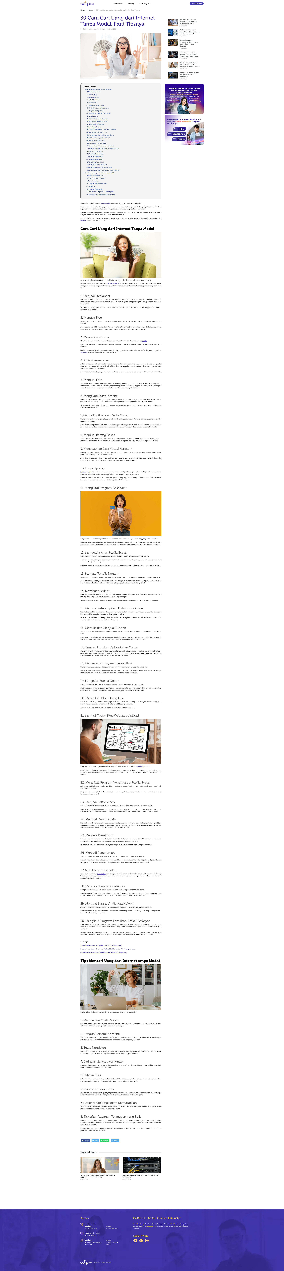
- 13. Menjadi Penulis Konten (95, 124)
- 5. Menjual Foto (91, 102)
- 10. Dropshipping (92, 116)
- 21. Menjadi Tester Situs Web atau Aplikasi (100, 146)
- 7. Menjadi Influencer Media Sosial (97, 108)
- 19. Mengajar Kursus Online (95, 140)
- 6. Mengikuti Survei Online (95, 105)
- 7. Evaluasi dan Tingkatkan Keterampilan (100, 191)
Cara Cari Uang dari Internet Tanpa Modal (98, 89)
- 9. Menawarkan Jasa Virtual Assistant (98, 113)
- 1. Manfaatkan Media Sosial (95, 175)
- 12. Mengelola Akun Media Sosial (97, 121)
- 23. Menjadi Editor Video (94, 151)
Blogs (91, 10)
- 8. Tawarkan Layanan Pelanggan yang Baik (100, 194)
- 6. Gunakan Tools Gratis (94, 189)
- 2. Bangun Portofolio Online (95, 178)
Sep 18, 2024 (112, 29)
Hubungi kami (197, 3)
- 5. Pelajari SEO (91, 186)
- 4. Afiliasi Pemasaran (93, 100)
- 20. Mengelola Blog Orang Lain (96, 143)
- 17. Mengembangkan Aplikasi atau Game (100, 135)
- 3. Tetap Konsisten (92, 181)
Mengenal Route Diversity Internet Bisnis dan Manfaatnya (141, 1176)
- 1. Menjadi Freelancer (93, 92)
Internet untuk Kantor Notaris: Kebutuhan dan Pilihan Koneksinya (188, 22)
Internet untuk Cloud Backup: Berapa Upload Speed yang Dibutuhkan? (189, 54)
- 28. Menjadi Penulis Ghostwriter (96, 164)
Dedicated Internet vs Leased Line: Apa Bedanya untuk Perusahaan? (189, 32)
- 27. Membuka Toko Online (95, 162)
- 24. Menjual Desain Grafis (94, 154)
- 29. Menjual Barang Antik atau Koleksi (99, 167)
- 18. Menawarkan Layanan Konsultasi (98, 138)
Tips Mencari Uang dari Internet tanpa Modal (99, 173)
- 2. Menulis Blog (91, 94)
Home (82, 10)
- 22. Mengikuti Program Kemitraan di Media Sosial (102, 148)
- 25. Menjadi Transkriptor (94, 156)
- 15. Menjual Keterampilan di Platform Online (101, 129)
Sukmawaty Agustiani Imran (94, 29)
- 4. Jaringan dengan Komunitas (96, 183)
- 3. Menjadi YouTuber (93, 97)
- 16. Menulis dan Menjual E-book (96, 132)
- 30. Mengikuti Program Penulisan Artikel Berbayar (102, 170)
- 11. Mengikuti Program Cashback (97, 119)
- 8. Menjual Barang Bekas (94, 110)
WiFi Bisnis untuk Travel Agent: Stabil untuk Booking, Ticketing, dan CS (97, 1176)
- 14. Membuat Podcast (93, 127)
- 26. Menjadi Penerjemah (94, 159)
